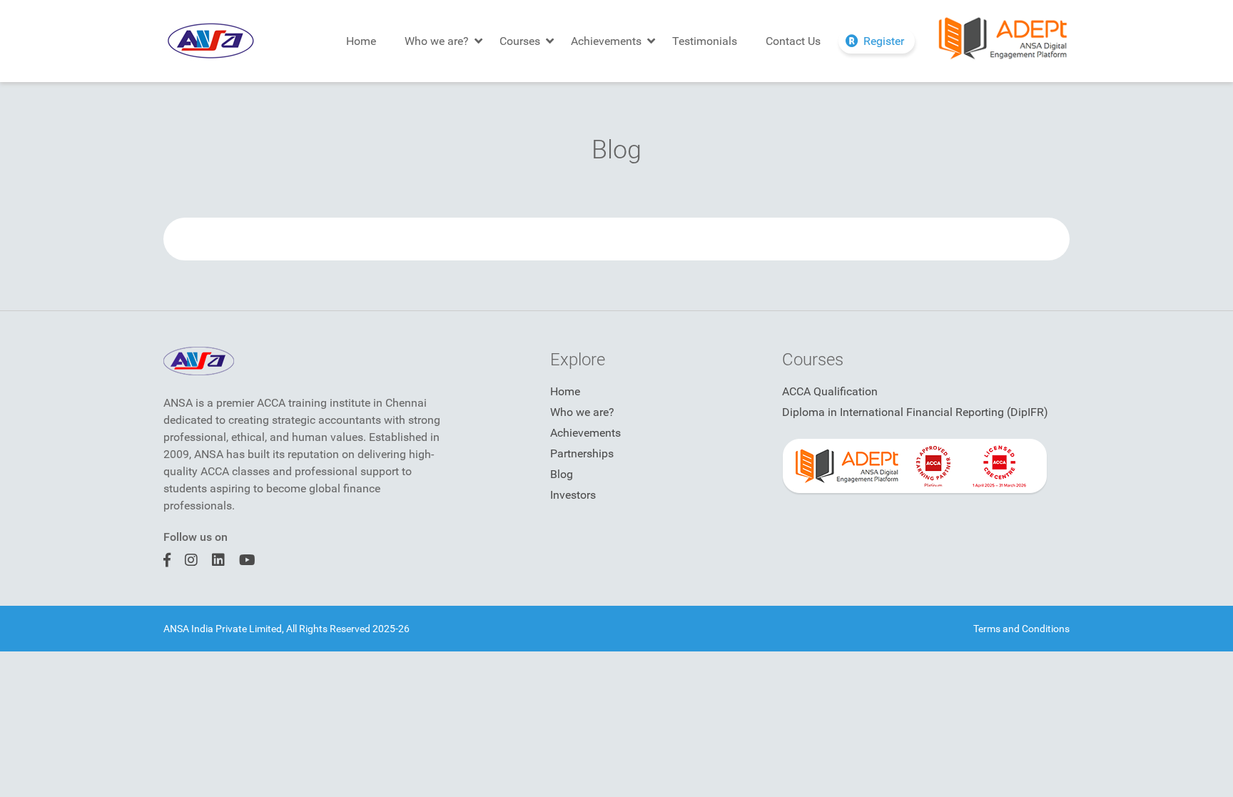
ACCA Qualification (830, 391)
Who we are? (437, 41)
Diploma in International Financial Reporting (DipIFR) (915, 412)
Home (361, 41)
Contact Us (793, 41)
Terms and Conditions (1021, 628)
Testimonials (704, 41)
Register (883, 41)
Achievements (606, 41)
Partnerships (582, 453)
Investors (573, 495)
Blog (561, 474)
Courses (519, 41)
